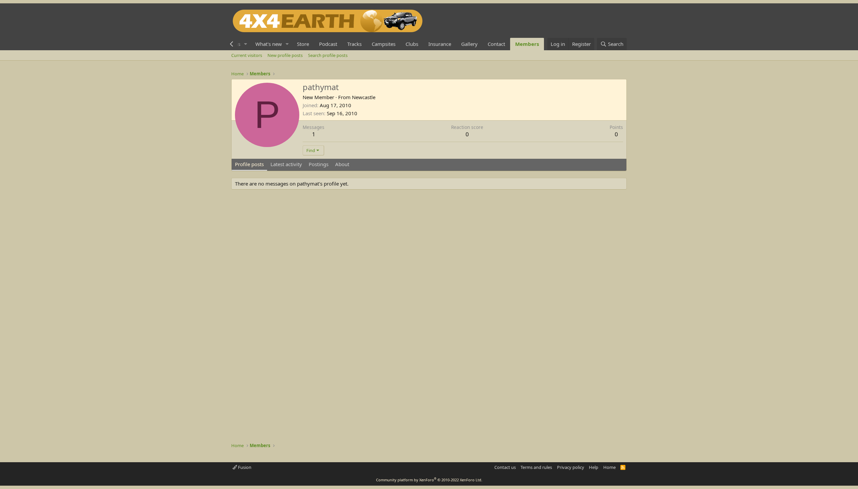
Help (593, 467)
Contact (496, 44)
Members (527, 44)
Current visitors (246, 55)
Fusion (244, 467)
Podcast (328, 44)
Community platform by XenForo (429, 479)
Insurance (439, 44)
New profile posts (285, 55)
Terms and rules (536, 467)
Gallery (469, 44)
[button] (245, 44)
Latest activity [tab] (286, 164)
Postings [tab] (318, 164)
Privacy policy (570, 467)
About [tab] (342, 164)
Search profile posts (328, 55)
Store (303, 44)
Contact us (505, 467)
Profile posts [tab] (249, 164)
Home (609, 467)
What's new (268, 44)
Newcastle (363, 97)
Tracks (354, 44)
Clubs (412, 44)
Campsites (383, 44)
